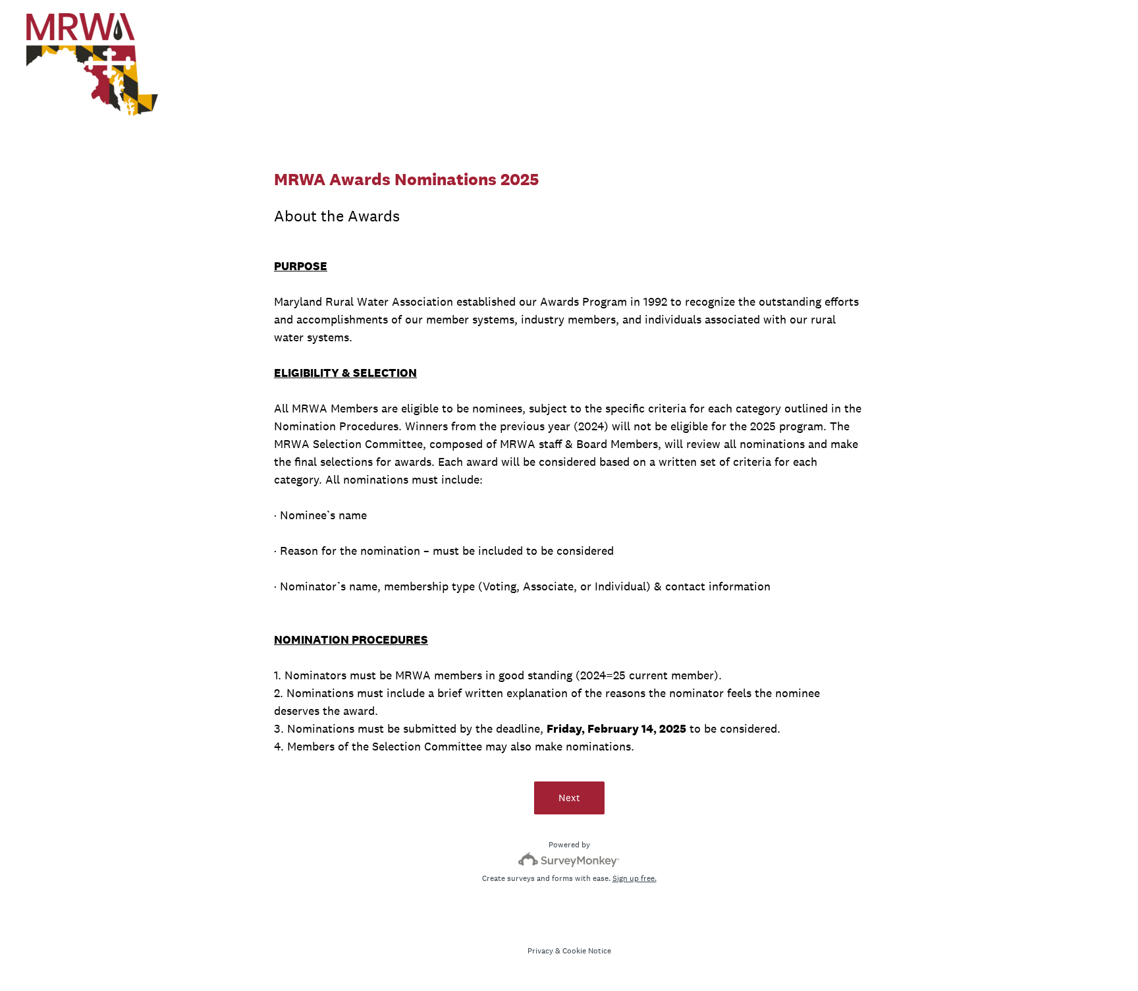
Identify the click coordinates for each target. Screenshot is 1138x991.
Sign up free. (634, 878)
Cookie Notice (586, 951)
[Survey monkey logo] (569, 859)
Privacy (540, 951)
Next (569, 797)
